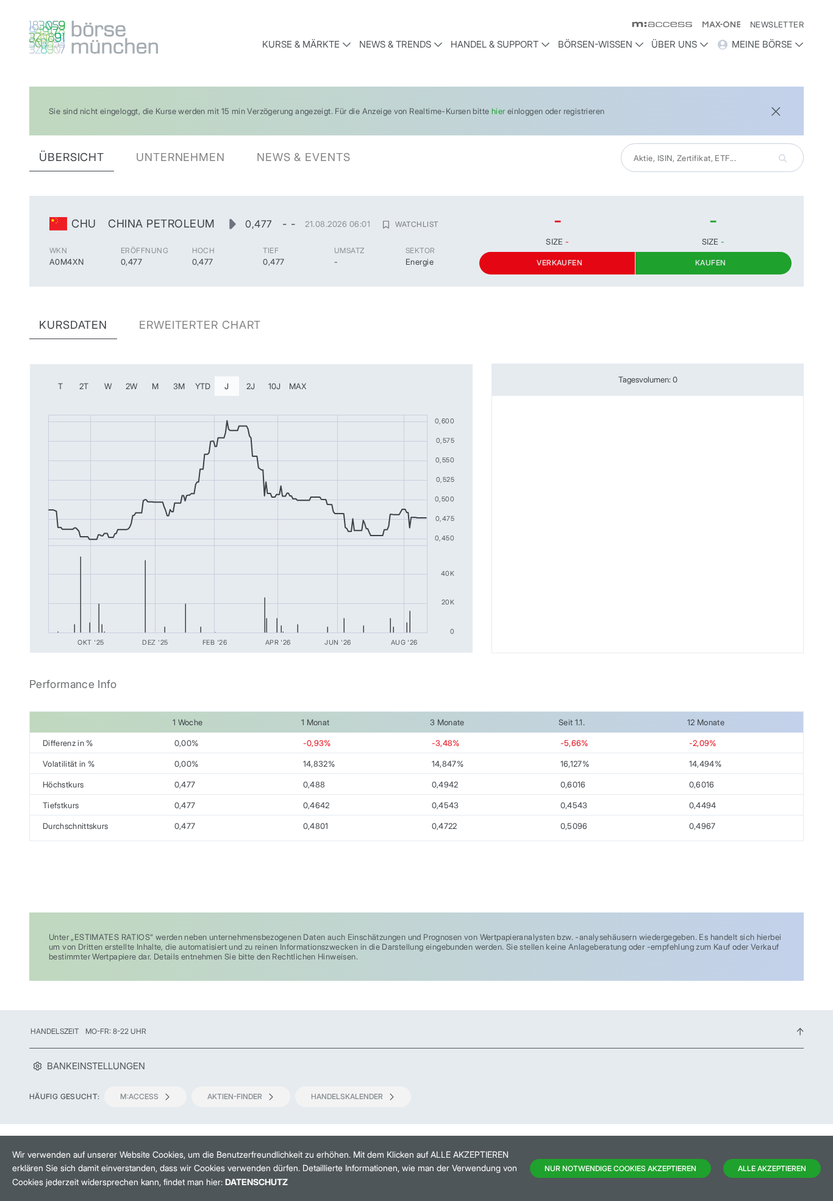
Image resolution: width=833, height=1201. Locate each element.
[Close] (775, 110)
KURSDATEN (73, 324)
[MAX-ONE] (716, 24)
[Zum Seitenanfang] (800, 1031)
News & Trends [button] (395, 44)
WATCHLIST (416, 224)
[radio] (60, 386)
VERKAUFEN (559, 262)
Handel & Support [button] (494, 44)
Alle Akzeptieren (772, 1168)
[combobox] (712, 157)
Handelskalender (347, 1096)
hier (499, 111)
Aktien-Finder (234, 1096)
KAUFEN (710, 262)
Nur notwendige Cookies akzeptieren (620, 1168)
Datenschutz (256, 1182)
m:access (139, 1096)
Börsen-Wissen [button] (595, 44)
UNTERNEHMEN (180, 157)
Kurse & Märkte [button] (301, 44)
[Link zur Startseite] (120, 37)
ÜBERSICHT (71, 157)
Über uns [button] (674, 44)
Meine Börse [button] (762, 44)
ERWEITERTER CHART (200, 324)
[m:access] (657, 24)
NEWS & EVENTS (304, 157)
